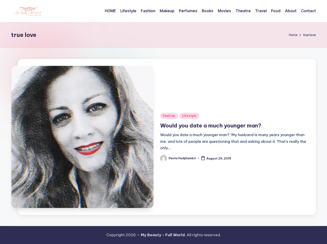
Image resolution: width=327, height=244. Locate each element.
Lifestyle (189, 115)
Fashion (169, 115)
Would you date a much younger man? (210, 125)
